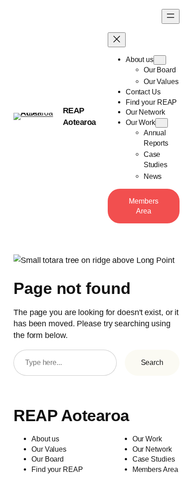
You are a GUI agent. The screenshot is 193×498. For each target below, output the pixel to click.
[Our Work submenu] (161, 123)
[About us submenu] (160, 60)
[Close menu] (117, 39)
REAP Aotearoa (71, 416)
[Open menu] (171, 16)
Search (152, 362)
